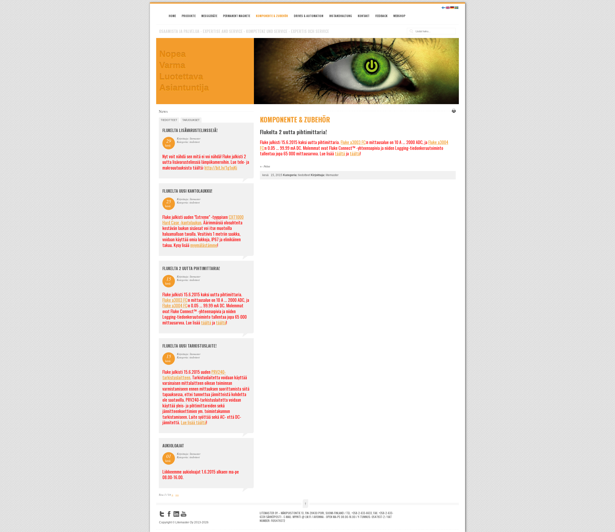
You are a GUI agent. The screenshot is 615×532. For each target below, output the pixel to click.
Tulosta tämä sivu (453, 111)
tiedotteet (169, 120)
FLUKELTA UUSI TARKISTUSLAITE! (189, 346)
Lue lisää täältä (193, 422)
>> (177, 494)
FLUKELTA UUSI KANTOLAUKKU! (187, 191)
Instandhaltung (340, 16)
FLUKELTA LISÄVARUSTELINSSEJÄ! (189, 130)
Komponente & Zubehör (272, 16)
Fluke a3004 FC (174, 305)
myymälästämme (203, 245)
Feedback (381, 16)
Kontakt (363, 16)
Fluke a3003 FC (353, 142)
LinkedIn (176, 514)
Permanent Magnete (236, 16)
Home (172, 16)
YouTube (183, 514)
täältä (340, 153)
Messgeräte (209, 16)
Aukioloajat (173, 446)
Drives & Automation (308, 16)
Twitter (162, 514)
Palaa (267, 166)
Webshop (399, 16)
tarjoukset (191, 120)
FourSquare (191, 514)
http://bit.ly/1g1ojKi (220, 168)
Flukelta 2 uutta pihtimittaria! (191, 268)
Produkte (189, 16)
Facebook (169, 514)
